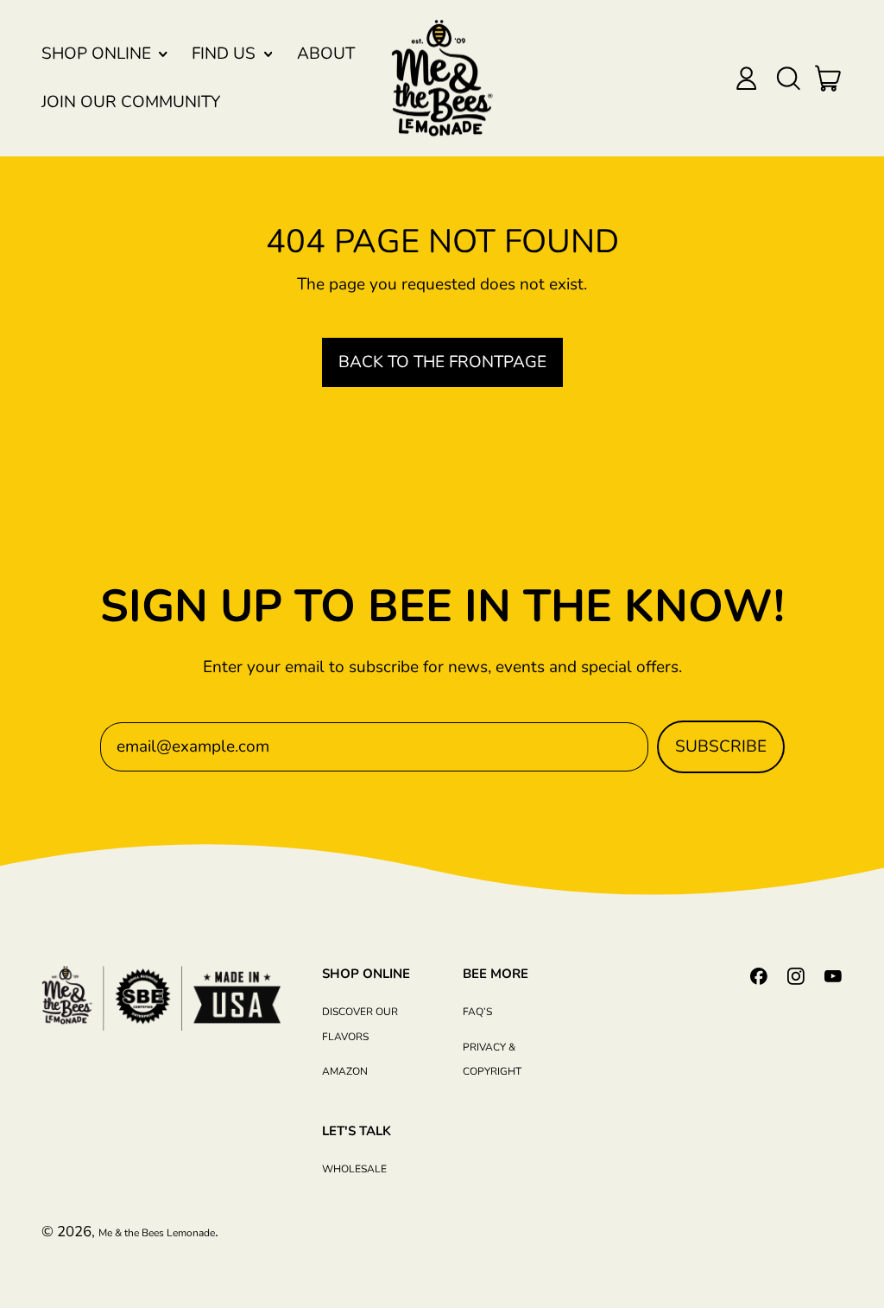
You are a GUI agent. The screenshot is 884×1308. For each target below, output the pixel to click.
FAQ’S (477, 1012)
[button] (788, 78)
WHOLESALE (354, 1169)
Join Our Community (130, 102)
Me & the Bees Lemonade (156, 1233)
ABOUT (326, 53)
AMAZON (345, 1071)
